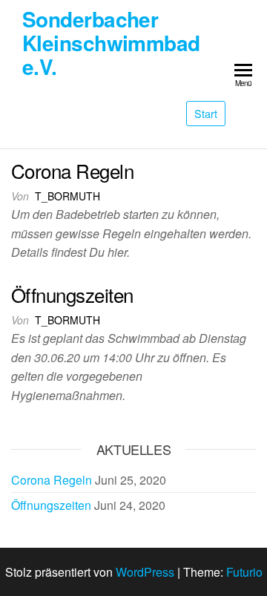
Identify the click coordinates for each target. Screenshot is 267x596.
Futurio (244, 571)
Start (205, 113)
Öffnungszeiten (72, 294)
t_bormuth (67, 196)
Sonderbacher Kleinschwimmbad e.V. (111, 43)
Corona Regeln (72, 170)
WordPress (145, 571)
